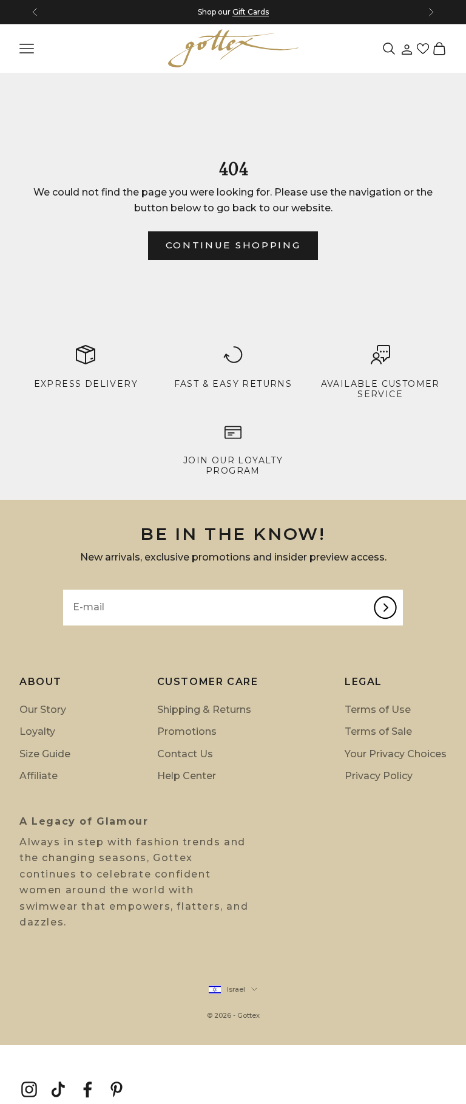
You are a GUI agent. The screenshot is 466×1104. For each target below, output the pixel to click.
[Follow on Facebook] (87, 1089)
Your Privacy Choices (396, 754)
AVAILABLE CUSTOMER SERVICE (380, 389)
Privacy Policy (379, 776)
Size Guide (44, 754)
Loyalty (37, 731)
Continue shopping (233, 245)
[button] (423, 49)
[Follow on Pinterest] (116, 1089)
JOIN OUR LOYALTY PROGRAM (233, 465)
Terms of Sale (378, 731)
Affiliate (38, 776)
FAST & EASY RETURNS (233, 383)
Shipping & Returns (204, 709)
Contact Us (185, 754)
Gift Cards (250, 11)
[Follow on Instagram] (29, 1089)
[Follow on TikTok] (58, 1089)
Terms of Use (378, 709)
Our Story (42, 709)
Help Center (186, 776)
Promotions (187, 731)
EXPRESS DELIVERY (86, 383)
